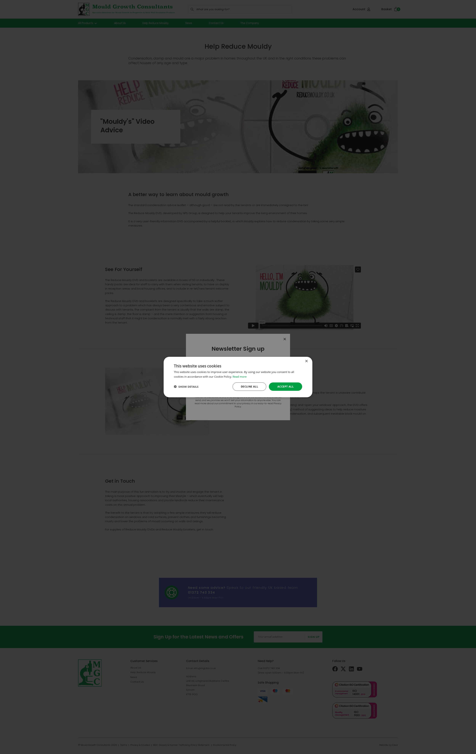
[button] (186, 387)
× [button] (306, 361)
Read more (240, 376)
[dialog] (238, 377)
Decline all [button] (249, 386)
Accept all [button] (285, 386)
